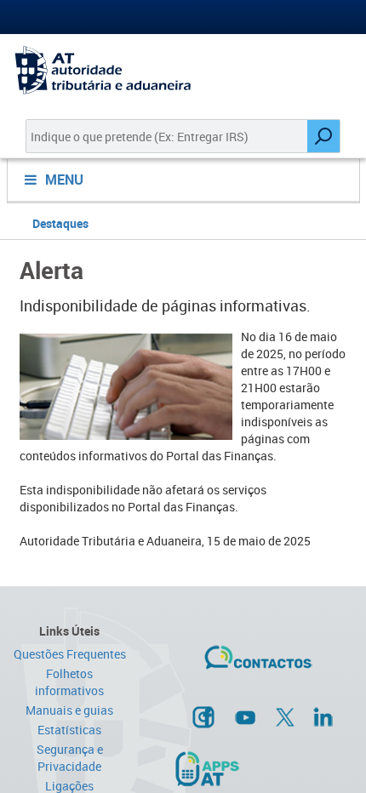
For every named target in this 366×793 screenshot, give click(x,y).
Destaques (60, 223)
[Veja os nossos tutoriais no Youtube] (245, 717)
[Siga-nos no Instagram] (203, 716)
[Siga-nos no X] (285, 717)
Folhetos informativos (69, 682)
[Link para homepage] (183, 70)
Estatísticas (69, 730)
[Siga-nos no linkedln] (322, 716)
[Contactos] (258, 664)
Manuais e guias (69, 710)
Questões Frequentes (70, 654)
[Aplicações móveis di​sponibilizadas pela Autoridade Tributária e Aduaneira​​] (206, 768)
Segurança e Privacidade (70, 757)
